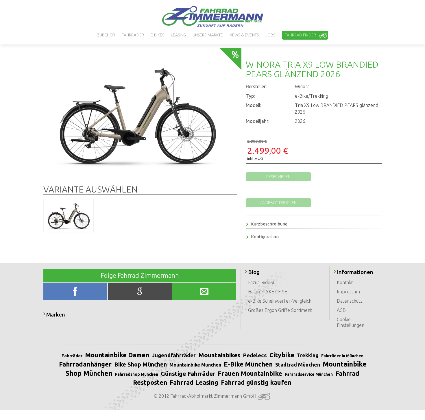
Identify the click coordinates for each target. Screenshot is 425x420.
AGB (341, 310)
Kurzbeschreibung (269, 223)
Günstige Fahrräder (188, 373)
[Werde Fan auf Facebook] (76, 292)
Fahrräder (72, 355)
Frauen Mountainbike (250, 373)
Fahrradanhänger (85, 364)
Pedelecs (255, 355)
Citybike (281, 354)
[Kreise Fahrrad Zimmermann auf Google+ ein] (140, 292)
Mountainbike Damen (117, 354)
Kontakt (345, 282)
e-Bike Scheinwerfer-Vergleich (279, 301)
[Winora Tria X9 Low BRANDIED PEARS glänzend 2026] (137, 115)
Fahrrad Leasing (194, 382)
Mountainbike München (195, 364)
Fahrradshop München (136, 374)
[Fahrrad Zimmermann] (212, 16)
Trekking (308, 355)
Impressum (348, 291)
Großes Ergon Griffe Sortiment (280, 310)
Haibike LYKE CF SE (267, 291)
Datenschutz (350, 301)
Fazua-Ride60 (262, 282)
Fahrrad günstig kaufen (256, 382)
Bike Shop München (140, 364)
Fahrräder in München (342, 356)
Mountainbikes (219, 354)
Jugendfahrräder (174, 355)
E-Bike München (248, 364)
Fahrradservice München (309, 374)
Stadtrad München (297, 364)
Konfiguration (265, 236)
